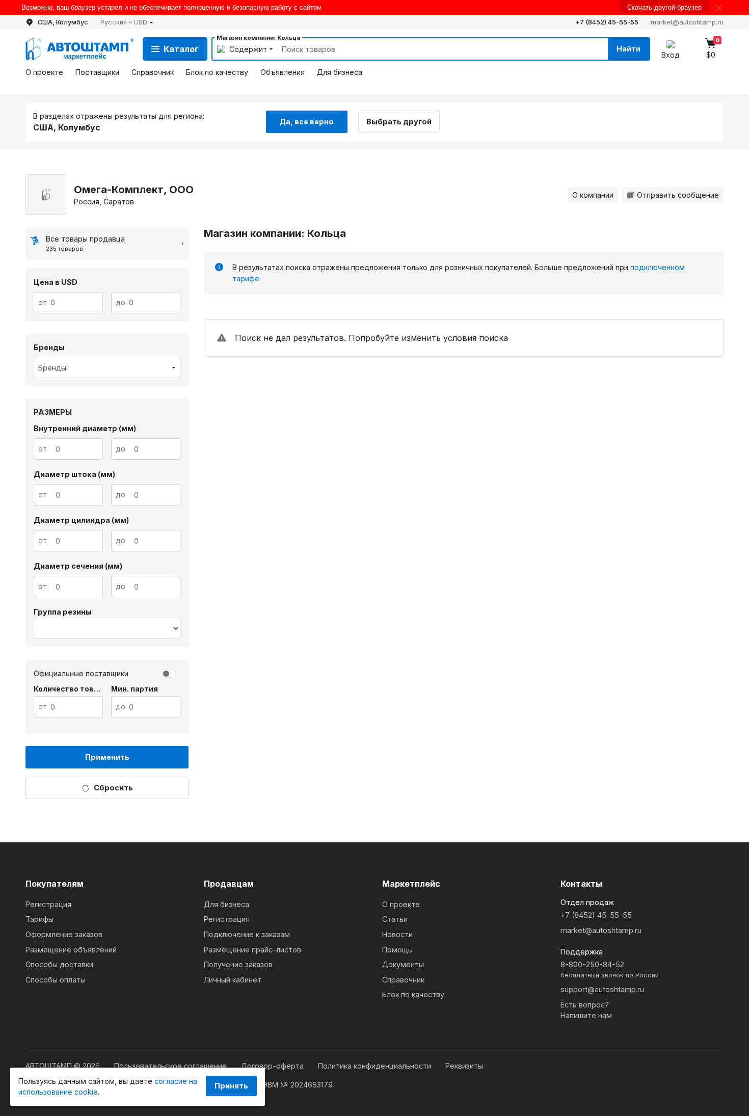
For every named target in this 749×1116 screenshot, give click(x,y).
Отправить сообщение (678, 195)
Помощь (397, 949)
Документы (403, 964)
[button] (126, 22)
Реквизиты (464, 1065)
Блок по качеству (217, 72)
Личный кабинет (232, 979)
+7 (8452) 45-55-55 (606, 22)
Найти (628, 48)
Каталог (181, 49)
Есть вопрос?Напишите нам (586, 1010)
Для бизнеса (339, 72)
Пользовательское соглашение (171, 1065)
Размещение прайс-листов (252, 949)
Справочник (152, 72)
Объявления (282, 72)
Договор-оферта (273, 1065)
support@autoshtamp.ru (602, 989)
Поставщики (97, 72)
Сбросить (113, 787)
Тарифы (39, 919)
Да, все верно (306, 121)
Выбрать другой (399, 121)
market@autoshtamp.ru (687, 22)
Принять (231, 1085)
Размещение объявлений (71, 949)
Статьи (395, 919)
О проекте (44, 72)
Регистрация (48, 904)
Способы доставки (59, 964)
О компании (592, 195)
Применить (107, 757)
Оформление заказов (63, 934)
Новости (397, 934)
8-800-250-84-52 (609, 969)
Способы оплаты (55, 979)
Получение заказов (238, 964)
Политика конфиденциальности (375, 1065)
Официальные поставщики (81, 673)
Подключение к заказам (247, 934)
